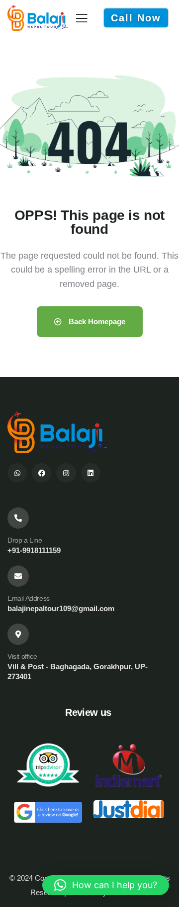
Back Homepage (96, 321)
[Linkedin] (90, 473)
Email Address (28, 598)
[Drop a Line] (18, 518)
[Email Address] (18, 576)
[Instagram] (66, 473)
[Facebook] (41, 473)
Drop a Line (24, 540)
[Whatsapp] (17, 473)
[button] (105, 885)
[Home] (37, 17)
